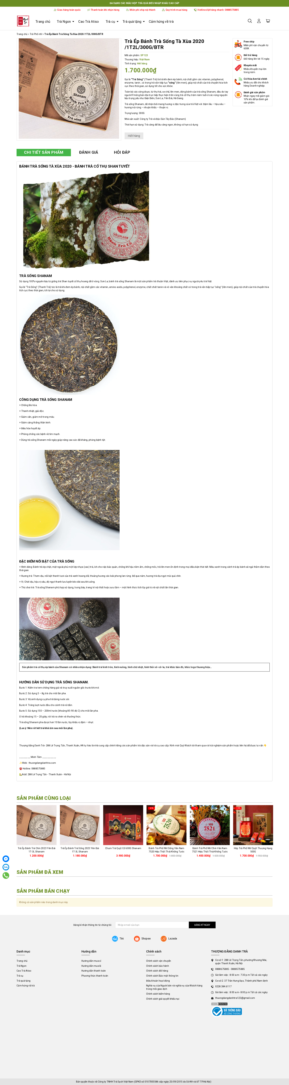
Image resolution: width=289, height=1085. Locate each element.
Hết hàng (123, 842)
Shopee (146, 938)
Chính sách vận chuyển (158, 961)
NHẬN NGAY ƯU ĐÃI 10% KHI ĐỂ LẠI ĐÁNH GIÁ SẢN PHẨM (144, 3)
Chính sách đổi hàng (157, 970)
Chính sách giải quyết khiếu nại (162, 998)
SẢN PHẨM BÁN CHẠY (43, 891)
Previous (15, 833)
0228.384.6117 (223, 986)
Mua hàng (36, 842)
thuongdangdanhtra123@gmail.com (235, 998)
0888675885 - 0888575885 (230, 969)
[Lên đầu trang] (283, 757)
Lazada (172, 938)
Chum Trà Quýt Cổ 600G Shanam (123, 848)
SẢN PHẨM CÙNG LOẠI (44, 798)
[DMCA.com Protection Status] (219, 1003)
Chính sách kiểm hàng (158, 993)
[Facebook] (6, 858)
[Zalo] (6, 867)
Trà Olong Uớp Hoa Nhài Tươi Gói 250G (39, 1070)
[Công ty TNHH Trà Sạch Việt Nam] (23, 21)
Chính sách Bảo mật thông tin (162, 975)
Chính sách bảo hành (157, 966)
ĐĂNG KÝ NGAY (202, 925)
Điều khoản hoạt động (158, 980)
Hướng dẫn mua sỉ (91, 961)
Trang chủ (42, 22)
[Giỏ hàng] (268, 20)
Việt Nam (144, 59)
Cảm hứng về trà (161, 22)
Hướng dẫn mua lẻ (91, 966)
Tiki (122, 938)
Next (274, 833)
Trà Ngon (64, 22)
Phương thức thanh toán (94, 975)
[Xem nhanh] (36, 825)
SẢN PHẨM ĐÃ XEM (40, 872)
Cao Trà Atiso (88, 22)
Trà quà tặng (132, 22)
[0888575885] (6, 875)
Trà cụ (110, 22)
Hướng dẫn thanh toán (93, 970)
